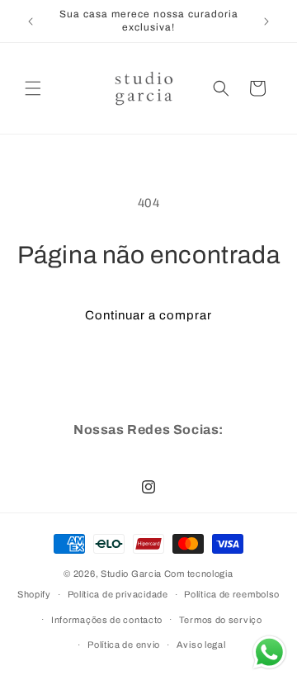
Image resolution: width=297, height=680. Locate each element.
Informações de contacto (107, 620)
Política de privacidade (118, 594)
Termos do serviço (220, 620)
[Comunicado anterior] (30, 21)
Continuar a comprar (148, 315)
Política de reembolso (232, 594)
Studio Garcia (131, 573)
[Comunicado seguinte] (266, 21)
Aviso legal (201, 644)
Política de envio (123, 644)
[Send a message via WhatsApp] (269, 652)
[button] (33, 88)
